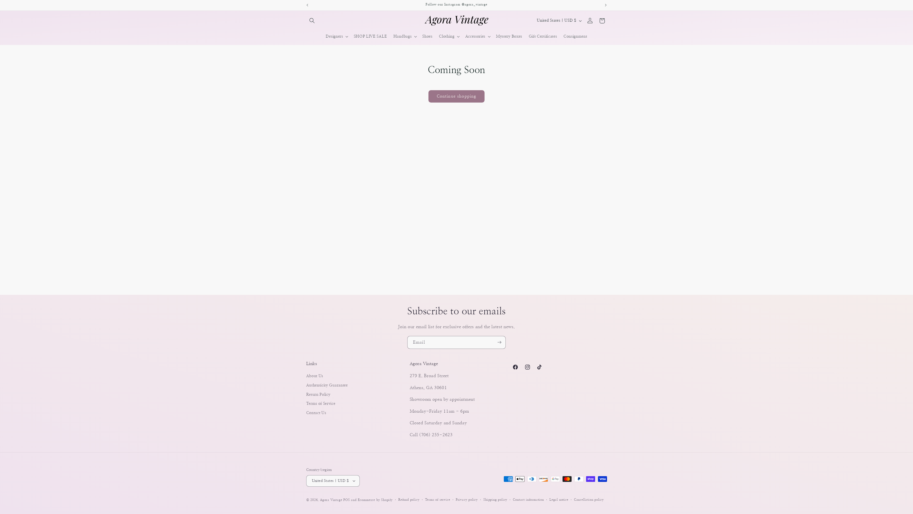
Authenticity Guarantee (327, 385)
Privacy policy (467, 499)
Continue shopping (456, 96)
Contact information (528, 499)
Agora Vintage (331, 500)
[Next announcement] (606, 5)
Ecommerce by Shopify (375, 500)
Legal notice (558, 499)
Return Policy (318, 394)
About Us (314, 376)
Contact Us (316, 413)
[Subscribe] (499, 342)
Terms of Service (320, 403)
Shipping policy (495, 499)
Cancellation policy (589, 499)
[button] (312, 21)
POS (346, 500)
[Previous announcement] (307, 5)
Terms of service (437, 499)
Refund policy (408, 499)
